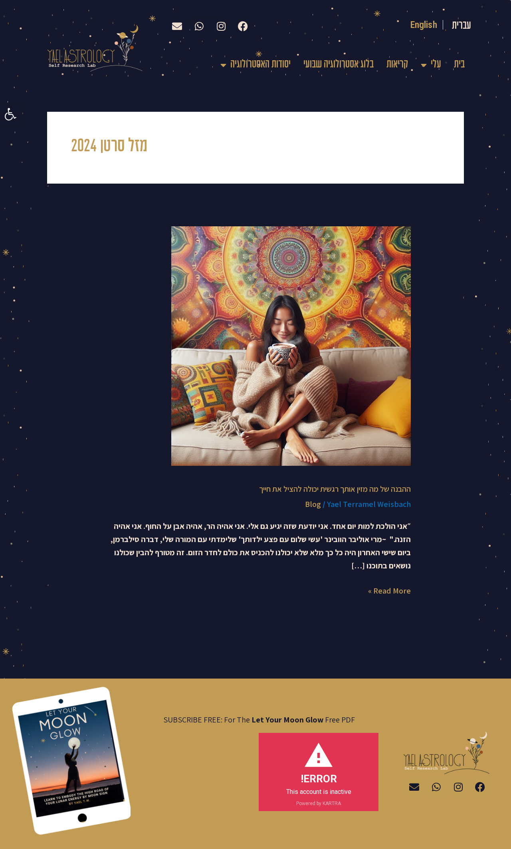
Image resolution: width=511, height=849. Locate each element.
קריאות (397, 64)
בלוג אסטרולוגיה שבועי (338, 64)
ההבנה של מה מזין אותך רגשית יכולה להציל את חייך (335, 489)
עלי (436, 64)
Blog (313, 504)
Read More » (389, 590)
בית (459, 64)
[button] (10, 114)
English (423, 24)
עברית (461, 26)
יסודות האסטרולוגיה (260, 64)
